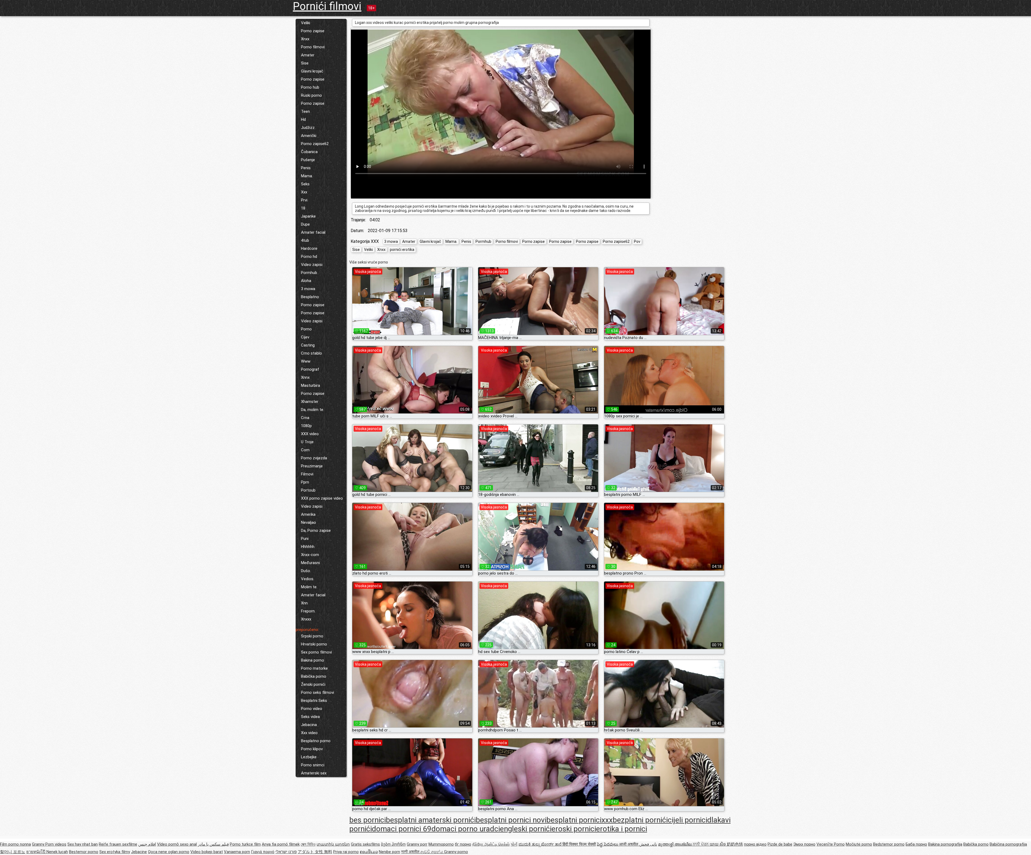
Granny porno (456, 851)
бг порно (463, 844)
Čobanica (309, 151)
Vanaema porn (237, 851)
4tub (305, 240)
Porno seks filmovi (317, 692)
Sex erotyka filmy (114, 851)
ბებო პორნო (393, 844)
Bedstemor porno (889, 844)
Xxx (304, 192)
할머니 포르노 (12, 851)
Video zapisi (311, 264)
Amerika (308, 514)
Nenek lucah (57, 851)
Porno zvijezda (314, 458)
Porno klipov (312, 748)
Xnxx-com (310, 554)
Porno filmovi (313, 47)
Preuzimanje (312, 466)
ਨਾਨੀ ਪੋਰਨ (701, 844)
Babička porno (313, 676)
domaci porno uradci (465, 828)
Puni (304, 538)
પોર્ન (514, 844)
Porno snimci (312, 765)
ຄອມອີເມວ (369, 851)
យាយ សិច (718, 844)
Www (305, 361)
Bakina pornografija (945, 844)
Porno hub (310, 87)
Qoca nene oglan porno (168, 851)
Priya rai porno (346, 851)
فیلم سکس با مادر (213, 844)
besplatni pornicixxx (579, 820)
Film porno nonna (15, 844)
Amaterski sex (313, 773)
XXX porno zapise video (322, 498)
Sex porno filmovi (316, 652)
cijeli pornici (687, 820)
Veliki (305, 22)
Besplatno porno (316, 740)
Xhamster (309, 401)
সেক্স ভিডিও (308, 844)
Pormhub (309, 272)
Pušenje (308, 159)
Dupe (305, 224)
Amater (307, 55)
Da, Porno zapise (316, 530)
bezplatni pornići (640, 820)
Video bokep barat (206, 851)
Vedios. (307, 578)
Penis (306, 167)
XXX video (310, 433)
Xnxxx (306, 619)
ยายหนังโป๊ (36, 851)
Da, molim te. (312, 409)
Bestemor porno (83, 851)
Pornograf (310, 369)
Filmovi (307, 474)
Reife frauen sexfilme (118, 844)
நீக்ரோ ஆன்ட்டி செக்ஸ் (491, 844)
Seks (305, 184)
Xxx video (309, 732)
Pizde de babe (780, 844)
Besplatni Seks (314, 700)
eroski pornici (573, 828)
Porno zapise (312, 30)
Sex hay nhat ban (82, 844)
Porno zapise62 (315, 143)
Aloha (306, 280)
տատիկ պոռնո (333, 844)
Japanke (308, 216)
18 (303, 208)
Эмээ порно (804, 844)
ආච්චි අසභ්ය (432, 851)
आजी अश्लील (629, 844)
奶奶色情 (735, 844)
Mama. (307, 176)
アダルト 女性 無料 (315, 851)
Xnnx (305, 377)
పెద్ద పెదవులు (608, 844)
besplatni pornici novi (511, 820)
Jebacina (309, 724)
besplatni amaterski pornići (431, 820)
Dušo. (306, 570)
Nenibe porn (389, 851)
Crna (305, 417)
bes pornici (367, 820)
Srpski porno (312, 636)
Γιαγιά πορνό (262, 851)
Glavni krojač (312, 71)
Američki (308, 135)
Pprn (305, 482)
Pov (637, 241)
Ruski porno (311, 95)
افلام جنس (147, 844)
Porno (306, 329)
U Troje (307, 441)
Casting (308, 345)
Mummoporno (441, 844)
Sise (304, 63)
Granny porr (417, 844)
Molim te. (309, 587)
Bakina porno (312, 660)
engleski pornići (525, 828)
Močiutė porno (859, 844)
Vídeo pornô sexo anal (177, 844)
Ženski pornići (313, 684)
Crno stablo (311, 353)
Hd (303, 119)
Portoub (308, 490)
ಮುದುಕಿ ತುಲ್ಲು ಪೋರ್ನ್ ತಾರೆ (540, 844)
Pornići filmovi (327, 6)
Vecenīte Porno (830, 844)
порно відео (755, 844)
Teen (305, 111)
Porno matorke (314, 668)
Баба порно (916, 844)
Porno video (311, 708)
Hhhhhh (307, 546)
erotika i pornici (621, 828)
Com (305, 450)
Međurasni (310, 562)
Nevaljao (308, 522)
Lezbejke (309, 757)
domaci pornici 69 (401, 828)
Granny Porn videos (49, 844)
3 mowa (308, 288)
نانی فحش (648, 844)
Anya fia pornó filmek (281, 844)
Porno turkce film (245, 844)
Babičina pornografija (1008, 844)
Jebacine (139, 851)
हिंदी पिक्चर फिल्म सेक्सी (579, 844)
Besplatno (310, 296)
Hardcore (309, 248)
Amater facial (313, 232)
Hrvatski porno (314, 644)
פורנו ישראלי (286, 851)
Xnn (304, 603)
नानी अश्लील (410, 851)
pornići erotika (402, 249)
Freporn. (308, 611)
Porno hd (309, 256)
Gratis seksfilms (365, 844)
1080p (306, 425)
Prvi (304, 200)
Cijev (305, 337)
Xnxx (305, 39)
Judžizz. (308, 127)
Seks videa (310, 716)
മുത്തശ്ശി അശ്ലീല (675, 844)
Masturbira (310, 385)
